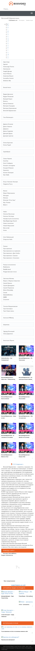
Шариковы (6, 324)
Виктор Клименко (8, 103)
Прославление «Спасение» (11, 258)
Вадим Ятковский (8, 96)
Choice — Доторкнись (24, 604)
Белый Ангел (7, 87)
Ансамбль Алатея (8, 78)
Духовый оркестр (8, 136)
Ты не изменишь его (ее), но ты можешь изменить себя (14, 631)
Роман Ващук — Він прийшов (26, 596)
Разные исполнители (9, 264)
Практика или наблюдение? (8, 639)
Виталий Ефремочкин (9, 110)
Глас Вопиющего (8, 117)
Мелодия (6, 195)
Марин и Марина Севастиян (11, 281)
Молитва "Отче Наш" (9, 200)
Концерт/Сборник (8, 168)
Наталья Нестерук (8, 216)
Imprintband (6, 152)
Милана (5, 198)
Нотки (5, 230)
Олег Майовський (8, 237)
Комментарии (29, 20)
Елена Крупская (8, 142)
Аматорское (6, 69)
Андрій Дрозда (7, 71)
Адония (5, 64)
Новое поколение (8, 223)
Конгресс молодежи (9, 165)
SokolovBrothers (8, 295)
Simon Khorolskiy (8, 290)
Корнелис (6, 170)
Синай (5, 292)
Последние (21, 20)
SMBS (5, 297)
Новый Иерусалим (8, 225)
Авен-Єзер (6, 62)
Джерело (5, 129)
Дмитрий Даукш (7, 133)
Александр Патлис (8, 66)
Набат (5, 211)
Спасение (6, 299)
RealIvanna (6, 267)
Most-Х (5, 205)
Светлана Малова (8, 278)
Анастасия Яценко (8, 340)
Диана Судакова (8, 131)
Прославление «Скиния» (10, 255)
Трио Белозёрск (8, 308)
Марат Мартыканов (9, 193)
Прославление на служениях (11, 251)
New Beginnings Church (10, 221)
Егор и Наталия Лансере (10, 182)
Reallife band (7, 269)
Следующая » (20, 464)
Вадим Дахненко (8, 94)
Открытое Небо (7, 239)
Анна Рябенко (7, 73)
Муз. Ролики (6, 202)
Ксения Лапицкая (8, 172)
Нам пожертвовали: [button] (9, 581)
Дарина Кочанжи (8, 124)
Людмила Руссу (7, 184)
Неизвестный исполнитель (11, 218)
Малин (5, 191)
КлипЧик (5, 161)
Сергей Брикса (7, 283)
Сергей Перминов (8, 288)
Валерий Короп (7, 99)
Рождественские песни (10, 272)
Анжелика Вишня (8, 76)
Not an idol (6, 228)
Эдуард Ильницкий (8, 331)
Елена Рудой (7, 145)
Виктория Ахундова (9, 106)
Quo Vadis (6, 175)
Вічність (5, 101)
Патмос (5, 246)
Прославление (7, 248)
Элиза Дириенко (8, 333)
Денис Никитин (7, 126)
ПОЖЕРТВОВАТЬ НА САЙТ (18, 585)
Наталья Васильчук (8, 214)
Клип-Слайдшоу (8, 163)
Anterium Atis (7, 80)
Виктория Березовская (10, 108)
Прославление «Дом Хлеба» (11, 253)
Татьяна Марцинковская (10, 306)
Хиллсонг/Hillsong (8, 318)
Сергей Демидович (8, 285)
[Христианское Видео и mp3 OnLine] (17, 3)
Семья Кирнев (7, 158)
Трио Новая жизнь (8, 311)
